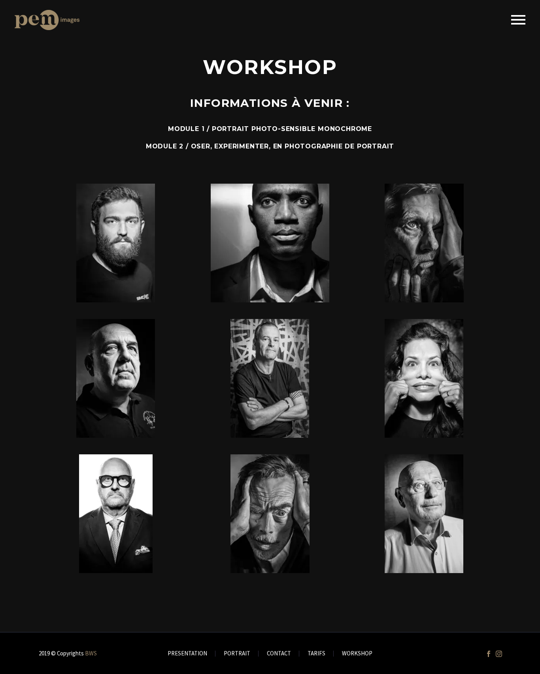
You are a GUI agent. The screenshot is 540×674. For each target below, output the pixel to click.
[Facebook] (488, 654)
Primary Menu (518, 20)
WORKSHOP (357, 654)
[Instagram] (499, 654)
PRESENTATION (187, 654)
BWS (91, 653)
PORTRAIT (237, 654)
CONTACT (279, 654)
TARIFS (316, 654)
